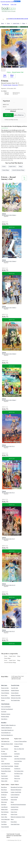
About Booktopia (5, 704)
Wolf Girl (16, 781)
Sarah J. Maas (4, 816)
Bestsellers (3, 722)
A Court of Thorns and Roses (20, 741)
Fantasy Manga (7, 658)
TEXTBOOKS (15, 18)
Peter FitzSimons (4, 812)
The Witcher (16, 776)
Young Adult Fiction (15, 824)
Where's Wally (4, 781)
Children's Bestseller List (6, 727)
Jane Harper (3, 804)
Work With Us (4, 719)
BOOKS (10, 18)
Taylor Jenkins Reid (5, 819)
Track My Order (4, 1)
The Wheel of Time (18, 773)
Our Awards (3, 711)
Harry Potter (3, 758)
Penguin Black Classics (6, 771)
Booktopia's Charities (5, 714)
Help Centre (11, 1)
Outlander (16, 766)
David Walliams (4, 792)
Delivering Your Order (16, 697)
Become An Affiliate (5, 697)
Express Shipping (14, 693)
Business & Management (16, 789)
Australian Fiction (14, 807)
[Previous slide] (5, 647)
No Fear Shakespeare (5, 768)
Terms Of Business (5, 693)
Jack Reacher (17, 753)
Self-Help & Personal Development (18, 804)
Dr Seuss (3, 751)
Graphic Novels (12, 656)
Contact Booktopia (5, 690)
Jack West (16, 756)
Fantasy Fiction (14, 814)
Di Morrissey (4, 794)
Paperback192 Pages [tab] (6, 93)
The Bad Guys (17, 768)
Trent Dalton (4, 824)
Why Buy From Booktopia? (7, 709)
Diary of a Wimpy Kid (19, 748)
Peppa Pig (3, 773)
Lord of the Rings (18, 761)
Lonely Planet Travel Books (7, 766)
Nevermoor (16, 763)
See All (24, 178)
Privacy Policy (4, 695)
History (12, 802)
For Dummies (4, 753)
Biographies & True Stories (16, 787)
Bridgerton (16, 746)
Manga (18, 656)
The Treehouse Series (18, 771)
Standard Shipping (15, 690)
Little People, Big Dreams (19, 758)
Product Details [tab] (12, 126)
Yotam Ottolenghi (5, 826)
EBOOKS (21, 18)
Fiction (5, 656)
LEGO (2, 761)
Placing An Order (5, 688)
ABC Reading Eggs (5, 741)
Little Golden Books (5, 763)
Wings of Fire (17, 778)
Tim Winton (3, 821)
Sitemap (3, 700)
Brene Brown (4, 787)
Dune (15, 751)
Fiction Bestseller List (5, 732)
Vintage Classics (4, 778)
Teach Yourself (4, 776)
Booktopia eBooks (5, 716)
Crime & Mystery (14, 809)
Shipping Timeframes (15, 695)
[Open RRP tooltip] (9, 104)
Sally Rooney (4, 814)
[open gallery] (3, 69)
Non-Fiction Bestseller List (7, 735)
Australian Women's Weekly (7, 743)
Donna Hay (3, 797)
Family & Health (14, 797)
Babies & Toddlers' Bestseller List (8, 725)
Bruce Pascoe (4, 789)
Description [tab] (4, 126)
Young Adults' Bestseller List (7, 730)
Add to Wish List (19, 115)
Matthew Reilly (4, 809)
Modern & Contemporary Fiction (18, 816)
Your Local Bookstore (6, 706)
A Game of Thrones (18, 743)
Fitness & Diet (14, 799)
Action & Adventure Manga (10, 662)
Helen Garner (4, 802)
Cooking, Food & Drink (16, 792)
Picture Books (14, 821)
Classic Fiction (14, 812)
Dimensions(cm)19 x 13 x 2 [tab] (16, 93)
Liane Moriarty (4, 807)
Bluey (2, 746)
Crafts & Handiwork (15, 794)
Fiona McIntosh (4, 799)
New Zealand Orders (15, 700)
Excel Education (4, 748)
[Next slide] (2, 647)
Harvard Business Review (6, 756)
